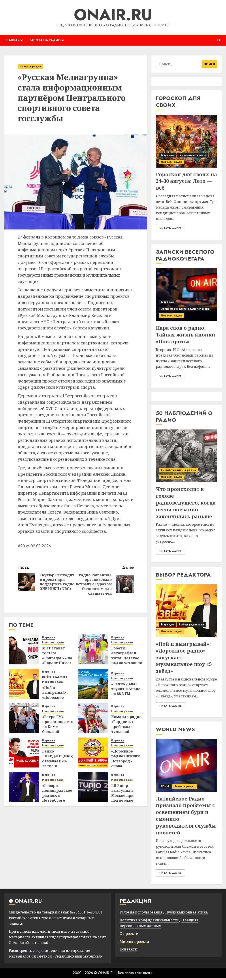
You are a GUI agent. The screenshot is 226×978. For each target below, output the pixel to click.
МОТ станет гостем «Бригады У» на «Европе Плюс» (57, 655)
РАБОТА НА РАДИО (45, 40)
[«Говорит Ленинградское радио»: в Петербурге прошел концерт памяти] (24, 787)
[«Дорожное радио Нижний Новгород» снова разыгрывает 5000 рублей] (93, 752)
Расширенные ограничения (34, 950)
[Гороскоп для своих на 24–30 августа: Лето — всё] (186, 141)
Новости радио (30, 66)
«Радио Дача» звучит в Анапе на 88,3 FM (125, 689)
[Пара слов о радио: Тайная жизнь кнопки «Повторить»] (186, 294)
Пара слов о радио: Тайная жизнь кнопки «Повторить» (185, 334)
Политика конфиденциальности (149, 920)
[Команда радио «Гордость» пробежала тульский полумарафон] (93, 718)
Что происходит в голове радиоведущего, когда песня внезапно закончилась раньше (186, 502)
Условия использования (141, 912)
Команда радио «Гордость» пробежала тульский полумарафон (126, 726)
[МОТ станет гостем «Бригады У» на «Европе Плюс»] (24, 649)
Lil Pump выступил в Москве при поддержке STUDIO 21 (122, 795)
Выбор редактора (55, 677)
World (165, 786)
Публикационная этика (186, 912)
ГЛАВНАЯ (11, 40)
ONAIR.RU (113, 14)
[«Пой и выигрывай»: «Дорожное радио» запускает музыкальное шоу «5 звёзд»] (24, 684)
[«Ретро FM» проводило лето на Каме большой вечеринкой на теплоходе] (24, 718)
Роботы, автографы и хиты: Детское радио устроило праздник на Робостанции (126, 660)
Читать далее (170, 228)
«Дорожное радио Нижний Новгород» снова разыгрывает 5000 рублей (125, 763)
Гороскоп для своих (193, 155)
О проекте (129, 933)
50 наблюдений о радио (178, 470)
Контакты (128, 949)
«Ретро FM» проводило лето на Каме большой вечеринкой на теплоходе (57, 729)
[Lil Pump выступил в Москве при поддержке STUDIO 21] (93, 787)
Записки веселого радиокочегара (185, 309)
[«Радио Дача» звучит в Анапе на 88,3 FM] (93, 684)
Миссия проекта (134, 941)
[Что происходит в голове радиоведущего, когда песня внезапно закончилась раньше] (186, 455)
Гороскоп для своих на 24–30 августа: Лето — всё (186, 181)
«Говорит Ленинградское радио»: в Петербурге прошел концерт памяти (57, 800)
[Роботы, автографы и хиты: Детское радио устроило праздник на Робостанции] (93, 649)
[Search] (219, 40)
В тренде (48, 637)
